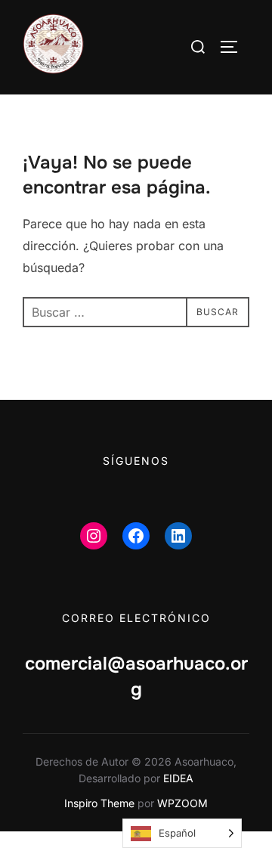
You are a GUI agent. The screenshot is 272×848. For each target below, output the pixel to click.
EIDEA (178, 778)
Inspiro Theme (99, 803)
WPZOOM (182, 803)
